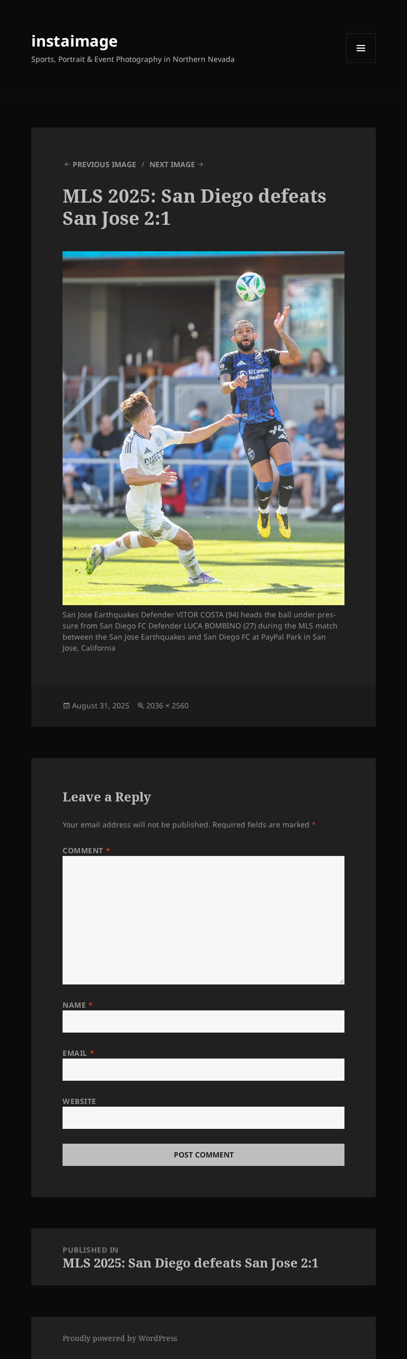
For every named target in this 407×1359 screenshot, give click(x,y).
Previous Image (104, 164)
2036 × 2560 (167, 705)
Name (78, 1005)
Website (79, 1101)
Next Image (172, 164)
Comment (86, 850)
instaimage (74, 40)
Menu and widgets (361, 62)
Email (78, 1053)
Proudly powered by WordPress (120, 1338)
